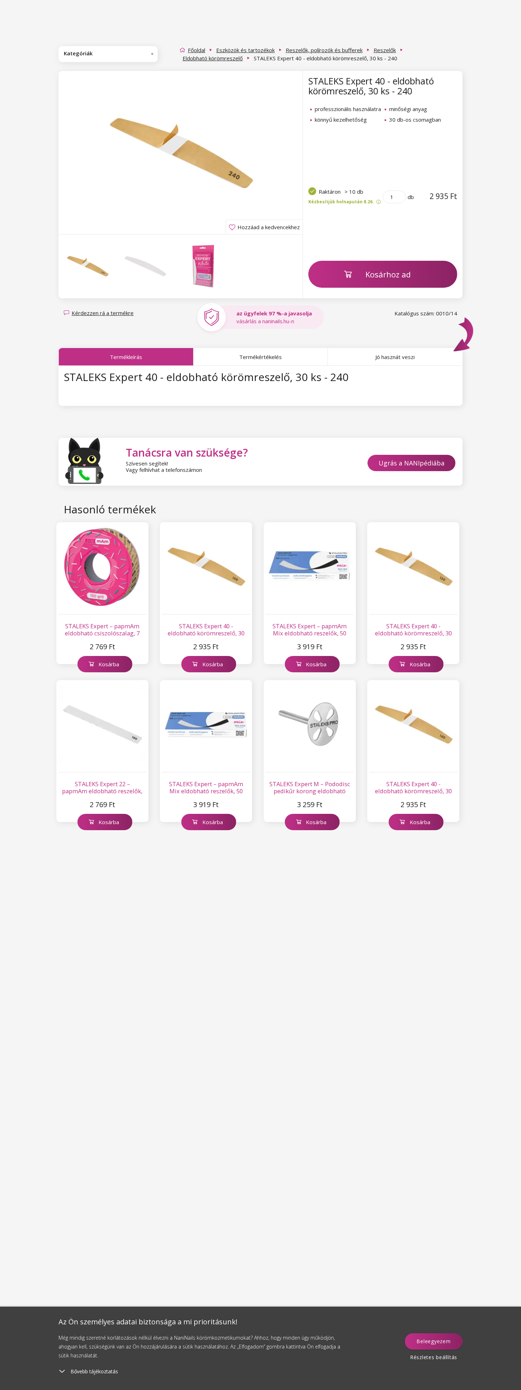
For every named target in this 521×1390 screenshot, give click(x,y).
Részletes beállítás (433, 1357)
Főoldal (196, 50)
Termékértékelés (260, 356)
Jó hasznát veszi (395, 356)
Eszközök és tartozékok (245, 50)
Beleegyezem (433, 1341)
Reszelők (385, 50)
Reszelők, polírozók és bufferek (324, 50)
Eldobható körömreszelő (213, 58)
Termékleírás (126, 356)
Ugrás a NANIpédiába (411, 463)
